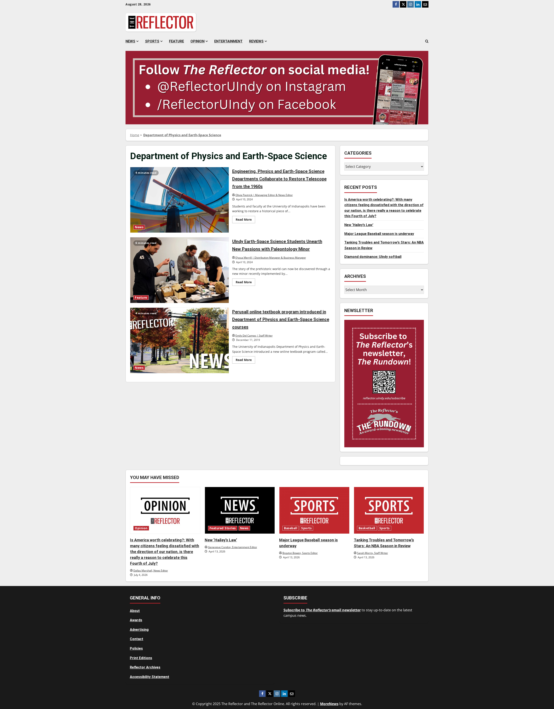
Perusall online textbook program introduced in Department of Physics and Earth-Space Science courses (179, 340)
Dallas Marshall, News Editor (150, 570)
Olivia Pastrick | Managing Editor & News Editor (264, 195)
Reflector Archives (145, 667)
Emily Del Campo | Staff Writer (254, 335)
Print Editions (141, 658)
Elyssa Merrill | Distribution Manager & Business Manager (270, 257)
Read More (245, 220)
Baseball (290, 528)
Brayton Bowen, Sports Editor (300, 553)
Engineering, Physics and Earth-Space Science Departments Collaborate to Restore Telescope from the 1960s (179, 200)
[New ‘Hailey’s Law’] (240, 510)
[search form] (426, 41)
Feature (176, 41)
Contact (136, 639)
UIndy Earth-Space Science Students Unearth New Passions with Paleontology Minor (179, 270)
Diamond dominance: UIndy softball (372, 257)
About (135, 611)
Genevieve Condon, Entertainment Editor (232, 547)
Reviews (256, 41)
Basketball (367, 528)
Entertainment (228, 41)
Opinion (197, 41)
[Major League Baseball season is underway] (314, 510)
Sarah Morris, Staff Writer (372, 553)
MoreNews (329, 703)
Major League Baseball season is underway (379, 234)
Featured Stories (222, 528)
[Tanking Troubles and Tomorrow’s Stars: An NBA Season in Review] (389, 510)
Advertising (139, 630)
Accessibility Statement (149, 677)
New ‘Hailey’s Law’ (358, 225)
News (130, 41)
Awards (136, 620)
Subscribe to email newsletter (322, 610)
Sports (152, 41)
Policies (136, 648)
